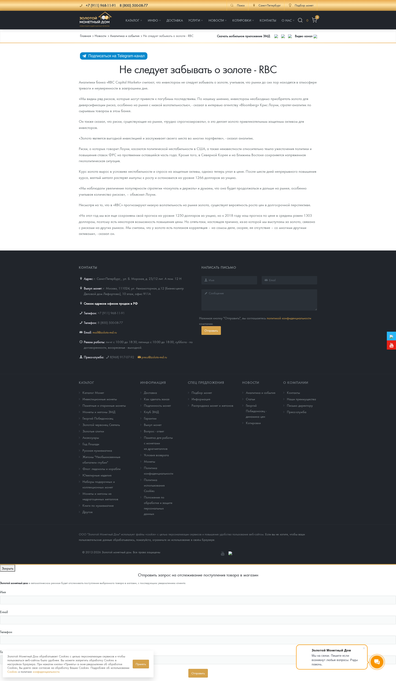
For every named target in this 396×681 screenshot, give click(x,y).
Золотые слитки (93, 431)
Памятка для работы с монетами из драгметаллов (158, 442)
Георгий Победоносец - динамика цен (256, 410)
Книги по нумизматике (98, 505)
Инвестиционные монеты (99, 399)
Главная (85, 35)
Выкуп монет (153, 424)
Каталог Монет (93, 392)
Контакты (293, 392)
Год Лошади (90, 444)
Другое (87, 512)
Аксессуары (90, 437)
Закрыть (7, 568)
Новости (250, 382)
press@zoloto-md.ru (154, 357)
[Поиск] (300, 20)
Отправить (211, 330)
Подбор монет (202, 392)
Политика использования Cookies (154, 485)
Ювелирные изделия (96, 475)
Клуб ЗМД (151, 412)
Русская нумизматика (97, 450)
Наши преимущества (301, 399)
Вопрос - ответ (154, 431)
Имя (3, 592)
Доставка (150, 392)
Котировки (253, 423)
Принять (141, 664)
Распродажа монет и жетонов (212, 405)
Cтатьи (250, 399)
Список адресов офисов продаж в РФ (111, 303)
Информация (153, 382)
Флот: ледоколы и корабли (101, 469)
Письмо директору (300, 405)
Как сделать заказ (156, 399)
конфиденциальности (46, 671)
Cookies (12, 671)
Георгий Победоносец (97, 418)
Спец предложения (206, 382)
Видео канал (304, 36)
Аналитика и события (260, 392)
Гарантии (150, 418)
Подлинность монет (157, 405)
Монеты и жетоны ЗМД (98, 412)
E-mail (4, 612)
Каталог (86, 382)
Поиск (241, 5)
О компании (295, 382)
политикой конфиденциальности (289, 318)
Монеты (149, 461)
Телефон (6, 632)
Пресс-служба (296, 412)
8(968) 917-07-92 (122, 357)
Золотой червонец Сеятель (101, 424)
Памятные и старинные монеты (104, 405)
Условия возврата (156, 455)
